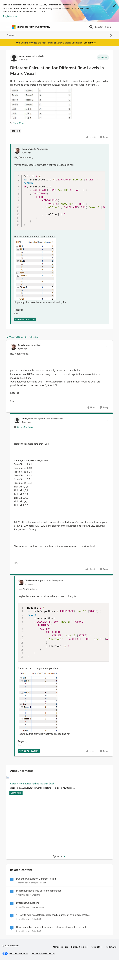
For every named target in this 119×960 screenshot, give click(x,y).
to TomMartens (55, 418)
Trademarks (111, 946)
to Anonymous (41, 148)
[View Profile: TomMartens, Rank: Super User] (13, 347)
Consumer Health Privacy (43, 953)
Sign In (108, 26)
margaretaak (38, 906)
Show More (18, 123)
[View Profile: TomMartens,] (17, 150)
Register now (10, 16)
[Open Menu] (111, 35)
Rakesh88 (36, 918)
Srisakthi (36, 894)
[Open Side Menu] (7, 27)
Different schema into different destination (39, 890)
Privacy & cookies (79, 946)
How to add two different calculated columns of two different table (51, 926)
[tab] (58, 856)
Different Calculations (27, 902)
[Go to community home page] (31, 27)
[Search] (91, 27)
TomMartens (27, 148)
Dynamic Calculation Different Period (36, 878)
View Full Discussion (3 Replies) (23, 337)
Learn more (90, 42)
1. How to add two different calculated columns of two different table (53, 914)
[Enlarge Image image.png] (35, 269)
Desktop (12, 35)
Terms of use (97, 946)
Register (99, 26)
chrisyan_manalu (38, 882)
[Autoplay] (54, 856)
